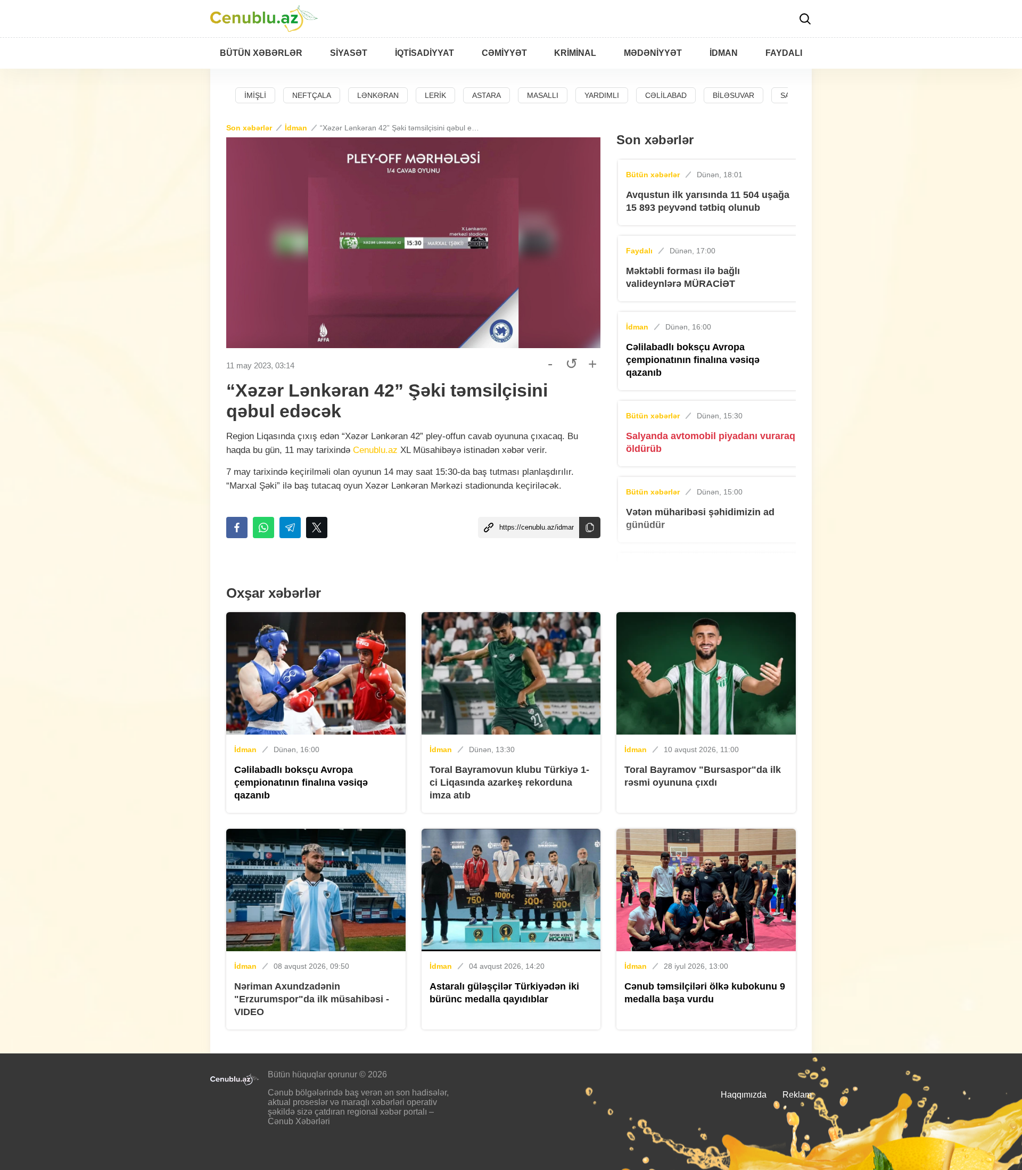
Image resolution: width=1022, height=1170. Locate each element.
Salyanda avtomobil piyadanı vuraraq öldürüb (710, 442)
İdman (296, 127)
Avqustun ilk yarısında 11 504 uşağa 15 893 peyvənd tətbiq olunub (707, 201)
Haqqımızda (744, 1094)
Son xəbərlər (249, 127)
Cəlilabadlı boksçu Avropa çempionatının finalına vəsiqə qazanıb (693, 360)
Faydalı (639, 250)
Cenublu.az (375, 450)
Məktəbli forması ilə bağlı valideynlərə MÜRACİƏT (683, 277)
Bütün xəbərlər (653, 174)
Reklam (797, 1094)
